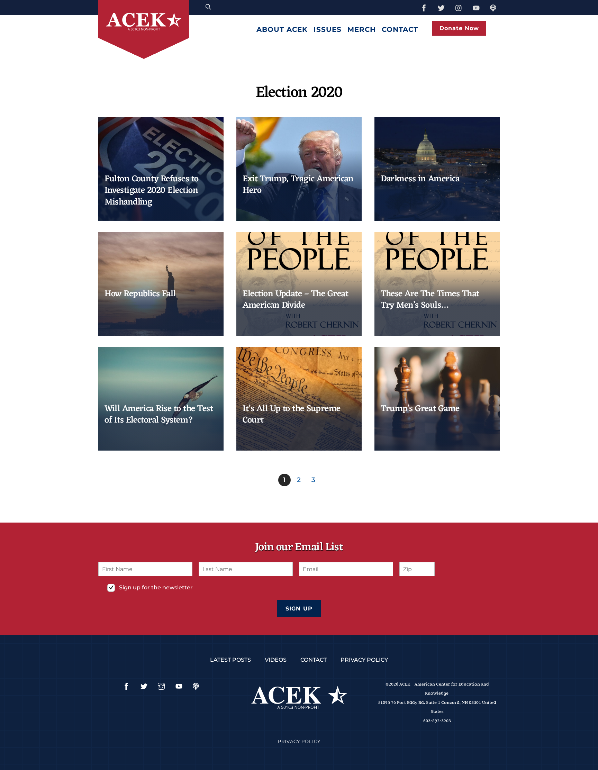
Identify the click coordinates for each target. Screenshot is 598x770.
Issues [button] (328, 29)
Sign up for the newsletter (156, 587)
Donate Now (459, 28)
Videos (276, 659)
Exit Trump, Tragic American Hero (298, 184)
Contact (400, 29)
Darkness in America (420, 179)
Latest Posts (230, 659)
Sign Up (299, 608)
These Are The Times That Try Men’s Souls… (430, 299)
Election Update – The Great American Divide (295, 299)
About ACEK (282, 29)
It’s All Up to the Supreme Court (292, 414)
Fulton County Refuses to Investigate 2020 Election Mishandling (152, 190)
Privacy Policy (364, 659)
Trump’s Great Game (420, 409)
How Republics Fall (140, 294)
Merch (361, 29)
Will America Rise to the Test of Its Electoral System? (159, 414)
